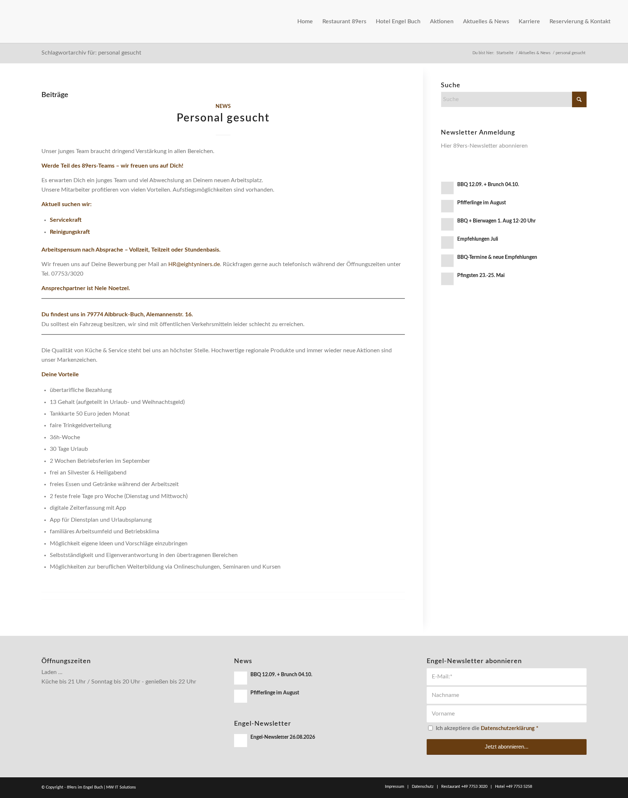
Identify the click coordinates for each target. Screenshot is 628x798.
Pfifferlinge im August (481, 202)
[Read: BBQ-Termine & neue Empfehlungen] (447, 260)
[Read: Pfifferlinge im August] (447, 206)
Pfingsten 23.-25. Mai (481, 275)
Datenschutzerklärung (508, 728)
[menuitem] (305, 21)
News (223, 106)
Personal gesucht (223, 118)
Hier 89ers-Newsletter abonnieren (484, 146)
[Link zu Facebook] (548, 786)
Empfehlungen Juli (477, 239)
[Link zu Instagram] (559, 786)
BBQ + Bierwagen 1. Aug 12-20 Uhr (496, 221)
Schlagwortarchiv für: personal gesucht (91, 53)
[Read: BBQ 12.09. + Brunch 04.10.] (447, 188)
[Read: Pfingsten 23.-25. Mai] (447, 278)
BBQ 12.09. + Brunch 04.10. (488, 184)
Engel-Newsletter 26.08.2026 (282, 737)
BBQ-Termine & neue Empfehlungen (497, 257)
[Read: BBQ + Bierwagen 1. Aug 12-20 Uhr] (447, 224)
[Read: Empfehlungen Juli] (447, 242)
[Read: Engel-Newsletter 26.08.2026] (240, 740)
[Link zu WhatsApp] (570, 786)
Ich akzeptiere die (487, 728)
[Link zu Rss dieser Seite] (581, 786)
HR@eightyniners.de (194, 264)
